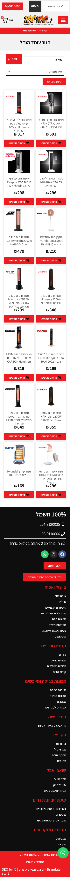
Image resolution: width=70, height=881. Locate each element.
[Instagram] (53, 554)
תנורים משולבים (56, 666)
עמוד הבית (43, 30)
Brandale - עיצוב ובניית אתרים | (38, 869)
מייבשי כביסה (58, 690)
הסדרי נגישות (35, 862)
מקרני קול (60, 749)
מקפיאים (61, 838)
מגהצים (61, 702)
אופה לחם (60, 596)
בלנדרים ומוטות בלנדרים (51, 809)
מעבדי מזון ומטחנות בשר (51, 820)
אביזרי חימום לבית (55, 791)
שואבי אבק (59, 785)
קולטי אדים (59, 672)
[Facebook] (62, 554)
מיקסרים (61, 815)
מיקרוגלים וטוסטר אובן (52, 613)
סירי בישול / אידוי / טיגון (52, 725)
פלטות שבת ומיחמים (54, 631)
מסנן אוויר (60, 779)
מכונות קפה (59, 619)
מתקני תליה (59, 755)
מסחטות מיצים (57, 625)
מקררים (61, 844)
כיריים (62, 655)
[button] (63, 20)
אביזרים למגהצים (55, 707)
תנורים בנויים (58, 660)
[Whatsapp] (45, 554)
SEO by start (7, 871)
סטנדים (61, 761)
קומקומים (60, 636)
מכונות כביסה (58, 696)
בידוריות (61, 744)
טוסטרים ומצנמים (55, 608)
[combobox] (55, 6)
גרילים (62, 602)
